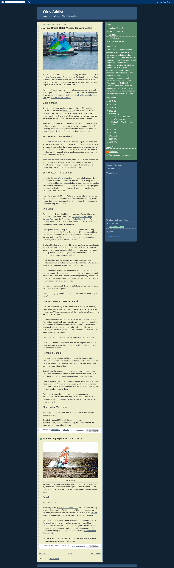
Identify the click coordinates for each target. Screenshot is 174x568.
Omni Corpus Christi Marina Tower (75, 219)
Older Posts (96, 554)
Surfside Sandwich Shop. (61, 98)
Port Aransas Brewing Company (65, 384)
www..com (114, 236)
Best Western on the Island (57, 142)
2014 (111, 108)
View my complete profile (119, 155)
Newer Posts (43, 554)
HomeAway (60, 399)
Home (70, 554)
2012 (111, 111)
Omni (96, 77)
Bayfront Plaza (82, 77)
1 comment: (81, 431)
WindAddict (113, 152)
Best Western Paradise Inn (64, 178)
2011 (111, 129)
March (114, 114)
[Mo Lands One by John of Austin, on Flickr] (70, 478)
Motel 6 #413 (68, 111)
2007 (111, 142)
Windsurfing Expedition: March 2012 (62, 438)
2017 (111, 101)
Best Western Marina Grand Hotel (59, 77)
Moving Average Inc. (117, 41)
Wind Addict (53, 11)
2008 (111, 139)
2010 (111, 133)
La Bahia (86, 345)
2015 (111, 104)
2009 (111, 136)
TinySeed (112, 35)
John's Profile (114, 38)
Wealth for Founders (117, 31)
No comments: (80, 546)
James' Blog (113, 223)
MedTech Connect (116, 28)
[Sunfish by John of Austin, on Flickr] (70, 51)
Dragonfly (72, 95)
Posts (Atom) (54, 559)
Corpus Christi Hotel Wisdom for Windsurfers (67, 28)
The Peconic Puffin (116, 227)
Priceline (83, 82)
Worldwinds (47, 523)
